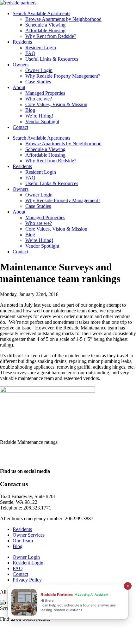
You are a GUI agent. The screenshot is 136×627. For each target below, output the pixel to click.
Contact (20, 127)
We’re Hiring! (39, 115)
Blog (30, 110)
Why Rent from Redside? (50, 36)
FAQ (30, 53)
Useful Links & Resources (51, 59)
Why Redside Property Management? (62, 76)
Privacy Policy (27, 579)
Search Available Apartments (41, 13)
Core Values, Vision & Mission (56, 104)
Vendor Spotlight (42, 121)
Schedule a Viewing (45, 24)
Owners (20, 64)
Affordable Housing (45, 30)
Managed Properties (45, 93)
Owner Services (29, 535)
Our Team (23, 540)
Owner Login (39, 70)
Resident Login (40, 47)
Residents (22, 42)
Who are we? (38, 98)
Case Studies (38, 81)
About (19, 87)
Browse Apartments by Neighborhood (63, 19)
